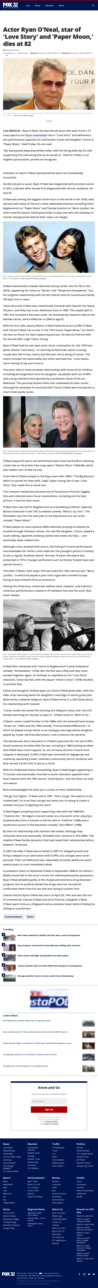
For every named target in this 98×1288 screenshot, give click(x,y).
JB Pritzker (81, 1160)
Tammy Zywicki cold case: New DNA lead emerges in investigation (49, 966)
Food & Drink (33, 1190)
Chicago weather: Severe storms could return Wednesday (45, 976)
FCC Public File (58, 1237)
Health (80, 1177)
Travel (54, 1150)
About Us (57, 1209)
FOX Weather (33, 1168)
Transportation (58, 1147)
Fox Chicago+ (33, 1187)
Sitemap (55, 1243)
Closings (31, 1156)
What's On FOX (34, 1184)
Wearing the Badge (11, 1219)
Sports (7, 1177)
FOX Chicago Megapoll (8, 1167)
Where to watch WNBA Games (83, 1254)
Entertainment (23, 53)
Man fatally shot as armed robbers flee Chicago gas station (27, 1020)
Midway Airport (58, 1163)
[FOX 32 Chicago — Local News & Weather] (11, 5)
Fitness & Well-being (85, 1190)
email (94, 1274)
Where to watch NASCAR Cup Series (85, 1228)
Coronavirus (82, 1184)
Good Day (7, 1160)
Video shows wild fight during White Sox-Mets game (43, 955)
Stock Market (57, 1203)
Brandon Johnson (84, 1163)
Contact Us (56, 1222)
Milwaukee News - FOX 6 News (35, 1214)
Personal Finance (59, 1193)
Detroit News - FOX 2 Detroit (36, 1219)
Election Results (83, 1150)
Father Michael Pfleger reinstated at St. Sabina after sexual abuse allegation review (37, 1043)
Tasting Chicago (9, 1222)
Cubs (5, 1190)
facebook (79, 1274)
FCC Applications (59, 1240)
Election (80, 1147)
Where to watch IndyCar (83, 1233)
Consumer (56, 1184)
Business (55, 1181)
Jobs (54, 1190)
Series (6, 1209)
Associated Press (9, 53)
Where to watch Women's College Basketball (84, 1247)
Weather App (33, 1162)
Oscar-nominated (36, 135)
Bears (5, 1181)
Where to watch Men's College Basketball (83, 1240)
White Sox (7, 1193)
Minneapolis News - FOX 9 (36, 1224)
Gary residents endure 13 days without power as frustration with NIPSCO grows (35, 1032)
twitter (89, 1274)
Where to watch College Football (83, 1220)
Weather (33, 1144)
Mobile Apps (57, 1216)
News (30, 916)
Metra (54, 1157)
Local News (8, 1147)
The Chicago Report (85, 1154)
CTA (54, 1154)
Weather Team (34, 1159)
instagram (84, 1274)
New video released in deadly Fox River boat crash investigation (48, 935)
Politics (81, 1144)
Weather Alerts (34, 1153)
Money (56, 1177)
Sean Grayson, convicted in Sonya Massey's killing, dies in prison (48, 945)
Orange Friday (9, 1228)
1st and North (9, 1213)
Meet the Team (58, 1228)
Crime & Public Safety (12, 1157)
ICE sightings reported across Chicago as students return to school (30, 1054)
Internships (56, 1234)
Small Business (58, 1199)
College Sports (9, 1203)
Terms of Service (50, 1124)
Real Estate (56, 1196)
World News (8, 1154)
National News (9, 1150)
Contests (55, 1225)
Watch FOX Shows (35, 1196)
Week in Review (9, 1216)
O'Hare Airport (58, 1160)
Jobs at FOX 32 (58, 1231)
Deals (54, 1187)
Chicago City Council (85, 1166)
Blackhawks (8, 1184)
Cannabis (80, 1187)
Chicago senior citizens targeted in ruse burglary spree (25, 1066)
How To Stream (58, 1213)
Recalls (79, 1196)
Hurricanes (32, 1165)
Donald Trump (83, 1157)
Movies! (31, 1193)
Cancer (79, 1181)
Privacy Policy (52, 1121)
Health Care (81, 1193)
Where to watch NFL (85, 1216)
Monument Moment (11, 1225)
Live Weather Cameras (33, 1148)
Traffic (56, 1144)
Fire (4, 1196)
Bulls (5, 1187)
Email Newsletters (59, 1219)
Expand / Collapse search (93, 6)
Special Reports (9, 1163)
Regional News (36, 1209)
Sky (4, 1199)
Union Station (57, 1166)
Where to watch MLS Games (85, 1259)
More (61, 5)
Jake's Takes (33, 1181)
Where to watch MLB (85, 1224)
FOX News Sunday (10, 1171)
